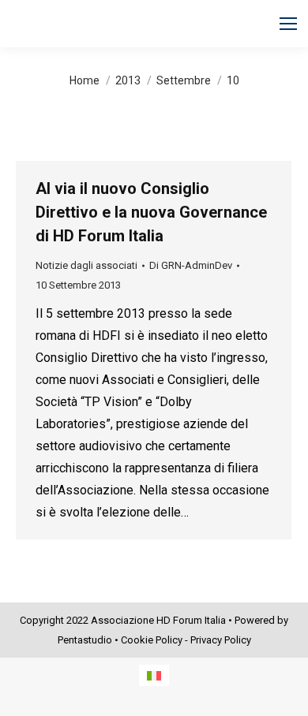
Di (190, 265)
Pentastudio (85, 640)
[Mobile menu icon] (288, 23)
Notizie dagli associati (86, 265)
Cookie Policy (151, 640)
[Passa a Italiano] (154, 675)
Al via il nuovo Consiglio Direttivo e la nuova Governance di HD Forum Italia (151, 212)
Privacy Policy (220, 640)
